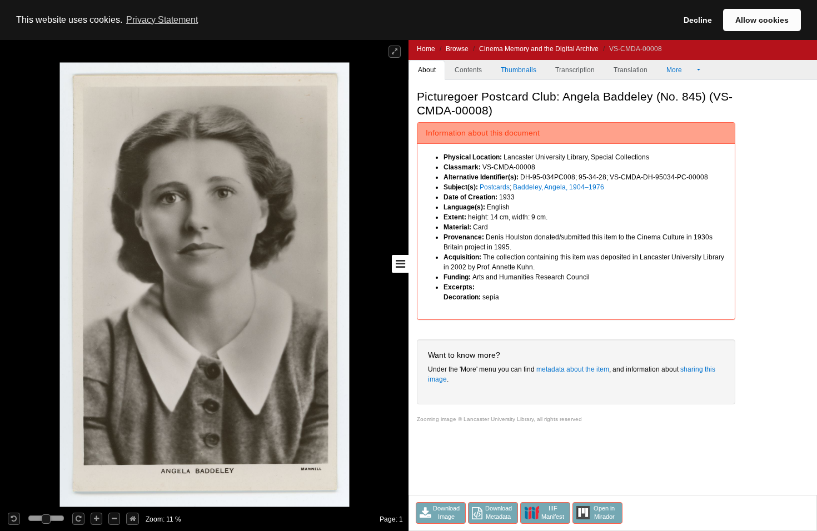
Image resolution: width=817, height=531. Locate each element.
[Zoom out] (114, 519)
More (675, 70)
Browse (457, 49)
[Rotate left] (14, 519)
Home (426, 49)
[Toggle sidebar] (400, 264)
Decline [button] (698, 20)
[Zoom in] (96, 519)
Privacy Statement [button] (162, 19)
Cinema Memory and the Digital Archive (539, 49)
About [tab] (427, 70)
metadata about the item (572, 369)
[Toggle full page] (394, 52)
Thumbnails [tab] (518, 70)
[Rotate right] (78, 519)
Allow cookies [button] (762, 20)
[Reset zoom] (132, 519)
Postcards (495, 187)
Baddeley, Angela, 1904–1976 (558, 187)
